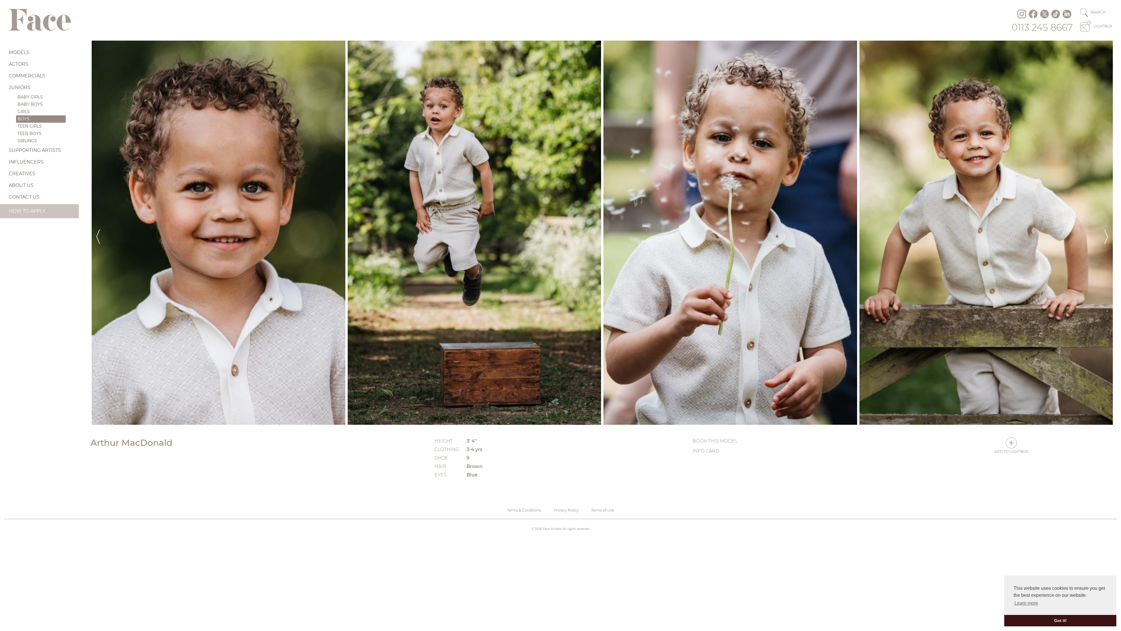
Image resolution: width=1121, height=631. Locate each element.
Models (19, 52)
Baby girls (30, 97)
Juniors (19, 87)
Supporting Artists (35, 150)
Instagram (1021, 14)
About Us (21, 185)
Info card (705, 451)
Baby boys (30, 104)
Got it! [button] (1060, 620)
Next (1106, 232)
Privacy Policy (566, 510)
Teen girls (30, 126)
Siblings (27, 140)
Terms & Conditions (524, 510)
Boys (23, 119)
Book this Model (715, 441)
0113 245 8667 (1042, 27)
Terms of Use (602, 510)
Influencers (26, 162)
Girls (24, 111)
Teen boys (29, 133)
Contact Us (24, 197)
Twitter (1044, 14)
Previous (98, 232)
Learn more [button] (1026, 603)
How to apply (27, 211)
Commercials (27, 76)
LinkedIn (1067, 14)
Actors (18, 64)
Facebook (1033, 14)
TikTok (1055, 14)
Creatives (22, 173)
